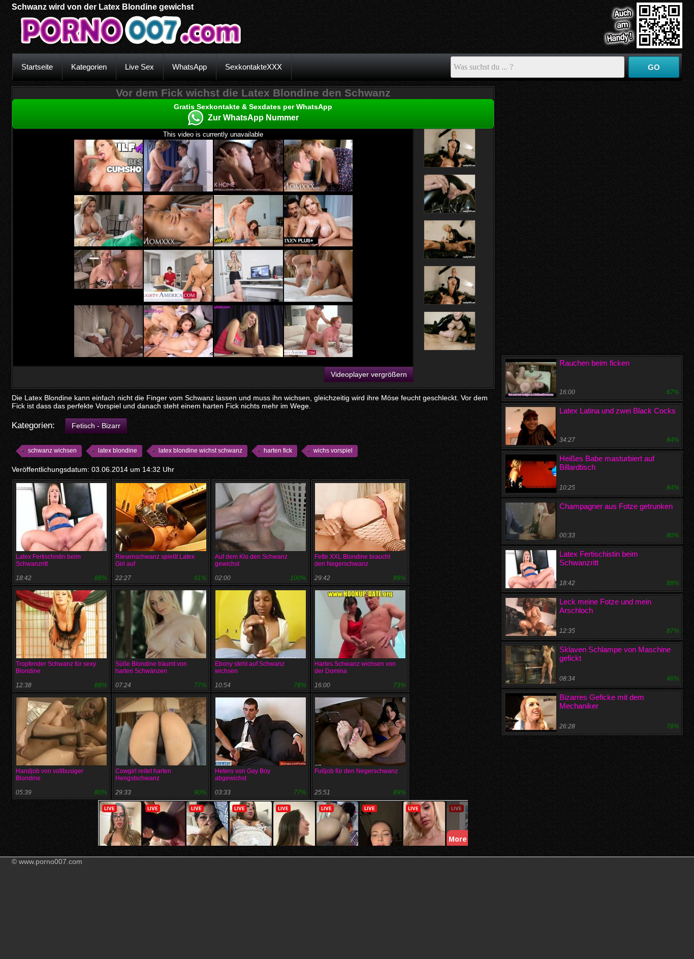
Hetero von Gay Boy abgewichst (242, 775)
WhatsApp (189, 66)
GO (654, 67)
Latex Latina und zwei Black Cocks (617, 410)
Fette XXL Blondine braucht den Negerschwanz (352, 560)
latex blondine (117, 450)
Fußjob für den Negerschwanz (356, 771)
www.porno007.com (50, 861)
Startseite (37, 66)
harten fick (278, 450)
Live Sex (139, 66)
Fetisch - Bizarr (96, 426)
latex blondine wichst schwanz (200, 450)
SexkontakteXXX (253, 66)
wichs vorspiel (333, 450)
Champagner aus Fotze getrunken (616, 506)
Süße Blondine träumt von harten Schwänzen (151, 667)
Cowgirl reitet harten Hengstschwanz (143, 775)
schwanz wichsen (52, 450)
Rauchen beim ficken (594, 363)
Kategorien (89, 66)
